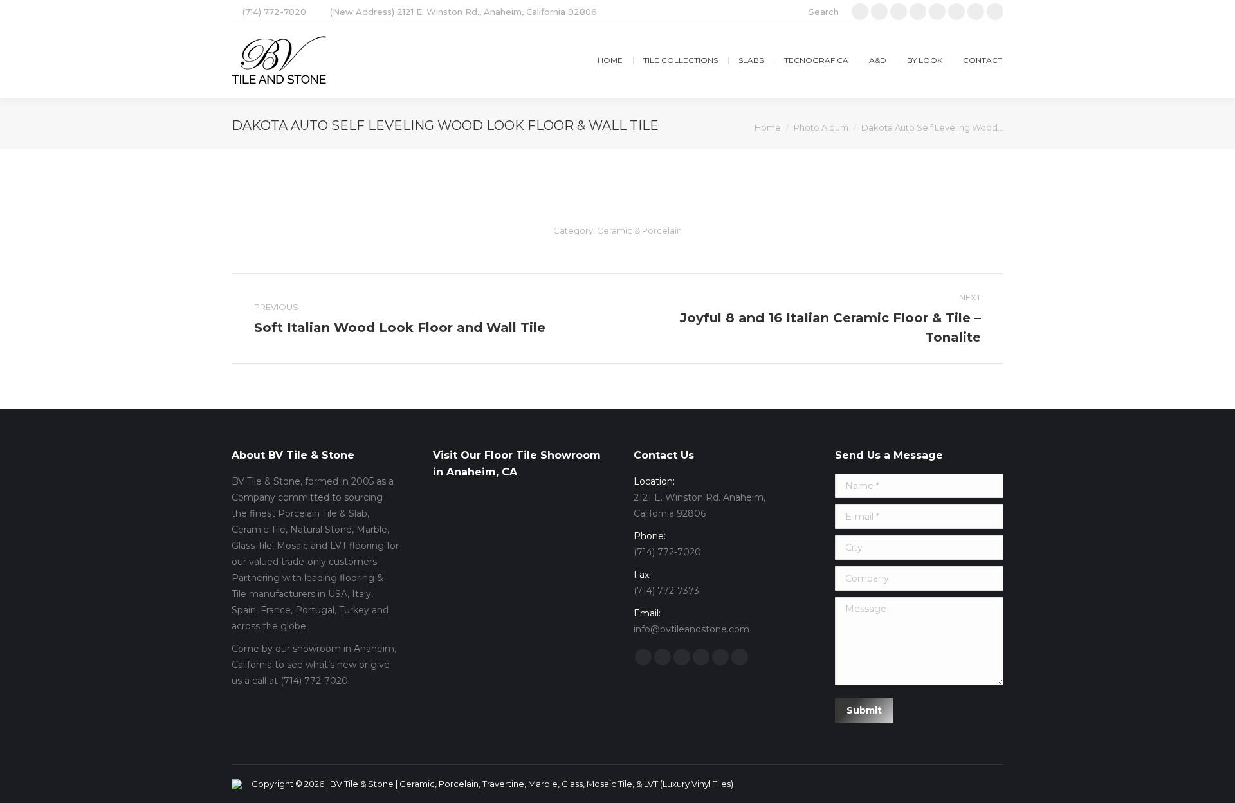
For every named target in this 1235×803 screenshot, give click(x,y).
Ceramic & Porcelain (639, 230)
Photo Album (821, 127)
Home (768, 127)
